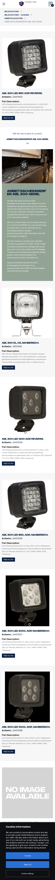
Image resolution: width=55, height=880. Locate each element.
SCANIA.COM (30, 2)
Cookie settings (27, 873)
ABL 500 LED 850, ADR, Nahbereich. (25, 535)
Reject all (27, 865)
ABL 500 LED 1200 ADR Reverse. (23, 439)
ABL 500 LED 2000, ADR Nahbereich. (26, 631)
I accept (27, 856)
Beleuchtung (11, 11)
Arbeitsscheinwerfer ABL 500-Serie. (26, 192)
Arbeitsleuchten (13, 18)
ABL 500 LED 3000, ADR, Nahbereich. (26, 727)
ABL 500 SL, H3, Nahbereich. (20, 343)
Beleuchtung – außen (16, 15)
